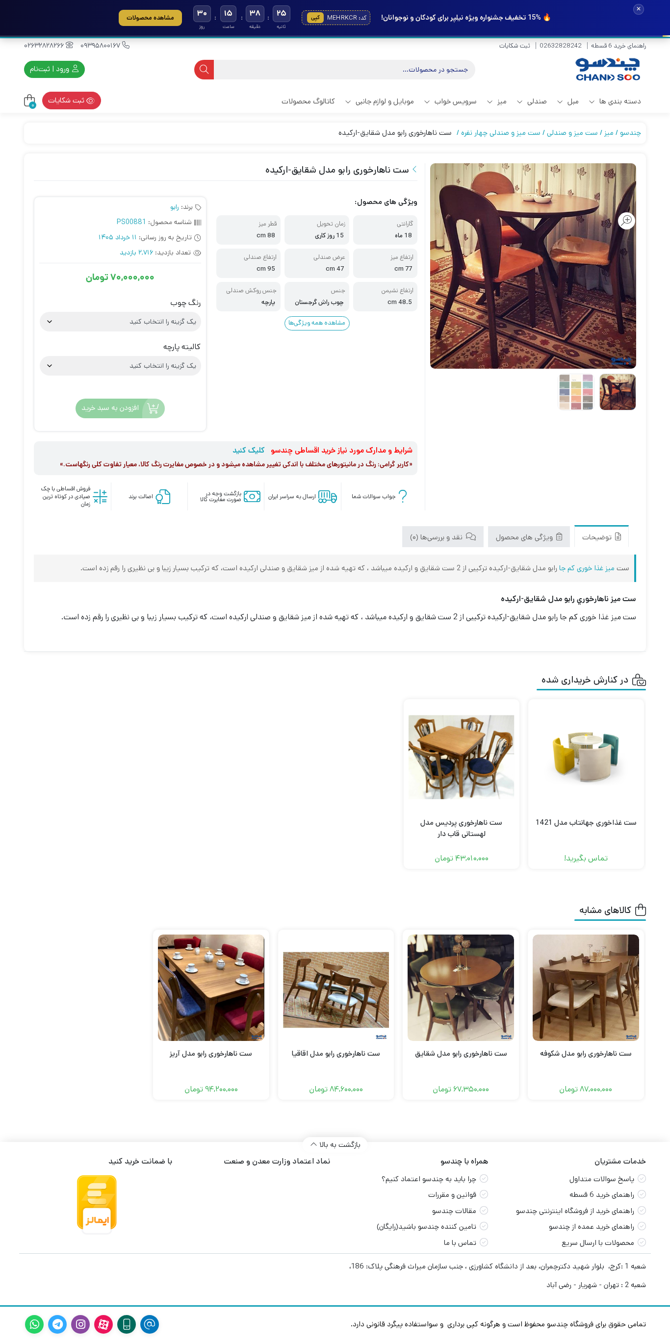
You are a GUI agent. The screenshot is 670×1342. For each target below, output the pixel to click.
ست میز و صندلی (572, 132)
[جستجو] (204, 69)
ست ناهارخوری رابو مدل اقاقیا (336, 1053)
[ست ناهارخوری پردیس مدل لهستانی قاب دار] (462, 757)
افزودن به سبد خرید (110, 408)
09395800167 (101, 46)
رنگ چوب (185, 303)
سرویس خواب (455, 101)
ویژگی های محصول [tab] (525, 537)
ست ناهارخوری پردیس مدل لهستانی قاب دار (461, 828)
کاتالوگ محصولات (308, 101)
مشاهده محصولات (150, 17)
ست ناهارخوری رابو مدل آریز (211, 1053)
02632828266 (45, 46)
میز (501, 101)
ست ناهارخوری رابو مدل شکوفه (586, 1053)
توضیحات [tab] (598, 537)
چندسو (630, 132)
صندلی (536, 101)
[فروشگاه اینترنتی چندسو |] (606, 69)
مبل (572, 101)
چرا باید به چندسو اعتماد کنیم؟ (429, 1179)
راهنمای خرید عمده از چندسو (591, 1226)
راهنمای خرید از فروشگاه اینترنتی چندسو (575, 1211)
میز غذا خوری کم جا (587, 568)
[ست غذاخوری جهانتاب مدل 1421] (586, 757)
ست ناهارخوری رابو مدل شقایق (461, 1053)
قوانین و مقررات (452, 1195)
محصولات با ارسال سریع (598, 1243)
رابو (174, 207)
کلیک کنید (248, 450)
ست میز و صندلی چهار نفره (501, 132)
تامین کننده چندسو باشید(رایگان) (426, 1226)
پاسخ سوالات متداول (601, 1179)
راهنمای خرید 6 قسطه (618, 46)
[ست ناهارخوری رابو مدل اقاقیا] (336, 988)
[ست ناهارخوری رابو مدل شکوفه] (586, 988)
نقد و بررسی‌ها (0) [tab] (437, 537)
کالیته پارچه (182, 347)
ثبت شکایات (514, 46)
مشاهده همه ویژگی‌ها (316, 323)
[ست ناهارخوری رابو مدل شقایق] (461, 988)
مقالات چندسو (454, 1211)
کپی (315, 18)
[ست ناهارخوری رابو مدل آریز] (211, 988)
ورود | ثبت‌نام (50, 69)
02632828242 (561, 46)
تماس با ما (460, 1243)
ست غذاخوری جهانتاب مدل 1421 (586, 822)
